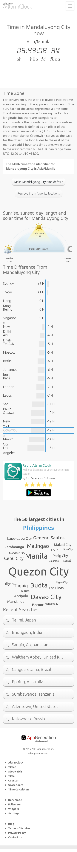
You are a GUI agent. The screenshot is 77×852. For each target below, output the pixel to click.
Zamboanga (14, 547)
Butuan (25, 591)
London (8, 387)
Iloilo (54, 550)
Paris (6, 378)
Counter (13, 780)
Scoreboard (15, 785)
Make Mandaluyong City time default (38, 182)
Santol (67, 560)
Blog (11, 823)
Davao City (46, 596)
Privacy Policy (17, 832)
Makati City (62, 545)
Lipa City (68, 549)
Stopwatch (15, 771)
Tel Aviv (9, 344)
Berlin (7, 361)
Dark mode (15, 799)
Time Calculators (19, 789)
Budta (39, 585)
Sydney (8, 283)
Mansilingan (16, 601)
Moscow (9, 352)
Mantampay (51, 603)
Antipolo (21, 596)
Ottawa (8, 412)
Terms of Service (19, 828)
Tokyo (7, 292)
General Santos (48, 537)
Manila (36, 556)
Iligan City (62, 582)
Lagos (7, 395)
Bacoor (38, 605)
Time (11, 776)
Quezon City (38, 571)
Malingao (38, 546)
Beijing (8, 309)
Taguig (21, 585)
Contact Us (15, 837)
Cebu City (14, 558)
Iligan (9, 584)
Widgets (13, 808)
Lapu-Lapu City (19, 538)
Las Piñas (56, 588)
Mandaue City (17, 553)
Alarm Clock (15, 762)
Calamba (54, 560)
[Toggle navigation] (70, 5)
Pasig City (60, 556)
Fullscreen (14, 804)
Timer (12, 767)
